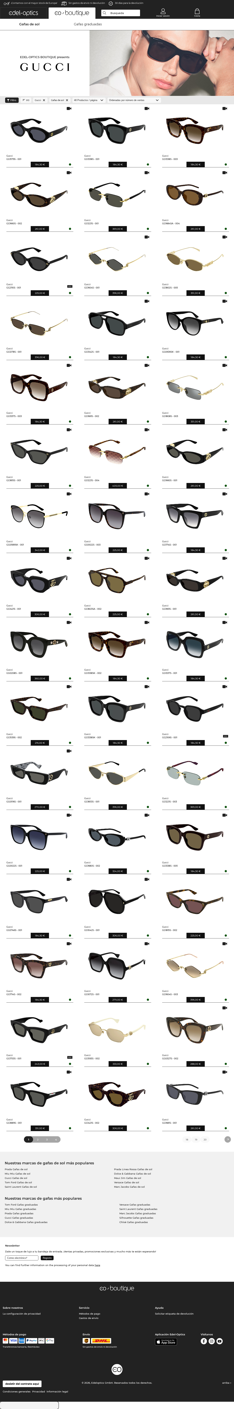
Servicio (84, 1307)
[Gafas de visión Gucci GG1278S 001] (39, 322)
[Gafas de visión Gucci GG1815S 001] (39, 450)
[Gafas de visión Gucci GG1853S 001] (117, 771)
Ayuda (159, 1307)
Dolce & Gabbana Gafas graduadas (26, 1222)
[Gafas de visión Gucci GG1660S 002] (39, 193)
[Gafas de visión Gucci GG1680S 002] (117, 835)
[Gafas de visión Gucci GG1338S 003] (195, 129)
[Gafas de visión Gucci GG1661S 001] (195, 579)
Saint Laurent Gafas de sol (21, 1186)
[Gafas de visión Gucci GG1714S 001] (195, 514)
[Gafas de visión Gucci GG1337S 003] (39, 386)
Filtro (13, 100)
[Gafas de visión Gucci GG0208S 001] (39, 643)
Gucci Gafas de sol (16, 1178)
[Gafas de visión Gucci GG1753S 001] (39, 1028)
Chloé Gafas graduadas (133, 1222)
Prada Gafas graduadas (19, 1213)
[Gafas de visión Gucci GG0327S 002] (195, 1028)
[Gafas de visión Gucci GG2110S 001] (39, 257)
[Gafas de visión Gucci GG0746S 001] (39, 900)
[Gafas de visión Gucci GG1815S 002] (195, 900)
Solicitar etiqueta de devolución (174, 1313)
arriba (226, 1382)
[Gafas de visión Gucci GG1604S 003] (195, 964)
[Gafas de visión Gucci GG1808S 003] (195, 386)
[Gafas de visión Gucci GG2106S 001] (195, 707)
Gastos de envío (88, 1318)
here (97, 1265)
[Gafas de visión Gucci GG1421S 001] (39, 579)
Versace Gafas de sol (126, 1182)
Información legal (57, 1391)
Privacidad (38, 1391)
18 (187, 1139)
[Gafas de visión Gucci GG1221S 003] (195, 771)
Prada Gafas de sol (16, 1169)
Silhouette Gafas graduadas (136, 1217)
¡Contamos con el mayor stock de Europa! (34, 3)
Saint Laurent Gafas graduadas (138, 1209)
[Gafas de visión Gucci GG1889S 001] (39, 1092)
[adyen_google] (50, 1341)
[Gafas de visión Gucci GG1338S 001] (117, 129)
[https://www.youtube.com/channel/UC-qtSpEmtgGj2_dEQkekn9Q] (219, 1342)
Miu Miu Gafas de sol (17, 1173)
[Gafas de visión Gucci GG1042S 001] (117, 900)
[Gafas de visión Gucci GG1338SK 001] (117, 707)
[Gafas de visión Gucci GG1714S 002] (39, 964)
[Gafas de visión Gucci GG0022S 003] (117, 514)
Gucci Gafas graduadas (19, 1217)
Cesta (197, 16)
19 (196, 1139)
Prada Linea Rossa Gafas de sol (133, 1169)
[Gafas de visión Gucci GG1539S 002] (39, 707)
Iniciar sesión (163, 16)
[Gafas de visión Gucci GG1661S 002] (117, 386)
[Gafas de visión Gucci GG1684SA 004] (195, 193)
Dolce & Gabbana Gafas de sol (132, 1173)
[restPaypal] (31, 1341)
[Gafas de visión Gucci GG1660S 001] (195, 450)
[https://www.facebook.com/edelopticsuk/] (204, 1342)
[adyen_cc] (5, 1341)
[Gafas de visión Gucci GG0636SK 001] (195, 322)
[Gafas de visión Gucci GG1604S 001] (117, 257)
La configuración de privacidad (22, 1313)
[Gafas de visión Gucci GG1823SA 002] (117, 579)
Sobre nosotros (13, 1307)
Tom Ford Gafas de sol (18, 1182)
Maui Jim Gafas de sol (127, 1178)
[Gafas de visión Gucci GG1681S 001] (195, 1092)
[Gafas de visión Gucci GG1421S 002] (117, 1092)
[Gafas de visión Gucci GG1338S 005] (195, 835)
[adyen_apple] (41, 1341)
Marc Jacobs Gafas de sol (129, 1186)
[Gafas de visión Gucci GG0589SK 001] (39, 514)
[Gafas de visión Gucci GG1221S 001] (117, 193)
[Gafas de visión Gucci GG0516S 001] (39, 771)
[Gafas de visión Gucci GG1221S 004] (117, 450)
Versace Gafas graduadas (134, 1204)
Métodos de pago (89, 1313)
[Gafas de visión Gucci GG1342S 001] (117, 322)
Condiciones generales (17, 1391)
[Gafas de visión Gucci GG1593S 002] (117, 1028)
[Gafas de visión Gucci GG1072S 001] (117, 964)
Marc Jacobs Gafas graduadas (137, 1213)
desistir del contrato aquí (22, 1383)
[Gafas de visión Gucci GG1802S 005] (195, 257)
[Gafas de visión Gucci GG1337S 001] (195, 643)
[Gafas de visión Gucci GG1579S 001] (39, 129)
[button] (23, 13)
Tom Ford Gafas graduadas (21, 1204)
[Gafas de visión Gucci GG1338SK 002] (117, 643)
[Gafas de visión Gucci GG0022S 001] (39, 835)
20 (205, 1139)
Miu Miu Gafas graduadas (20, 1209)
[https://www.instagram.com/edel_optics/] (212, 1342)
